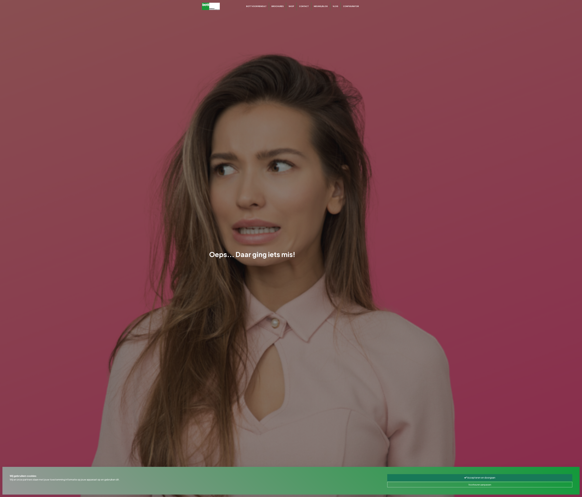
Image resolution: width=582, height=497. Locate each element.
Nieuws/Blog (321, 6)
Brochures (277, 6)
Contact (304, 6)
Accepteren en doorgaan (481, 477)
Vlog (335, 6)
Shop (291, 6)
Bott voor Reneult (256, 6)
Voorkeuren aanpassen (479, 484)
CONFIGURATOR (351, 6)
